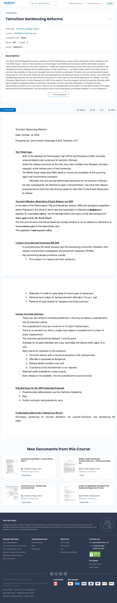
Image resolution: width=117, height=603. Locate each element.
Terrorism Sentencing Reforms (34, 19)
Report (82, 110)
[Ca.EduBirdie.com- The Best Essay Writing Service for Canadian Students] (55, 585)
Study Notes (36, 549)
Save (113, 110)
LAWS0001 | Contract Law (25, 33)
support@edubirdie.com (29, 529)
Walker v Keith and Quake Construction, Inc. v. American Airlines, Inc (95, 461)
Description (12, 55)
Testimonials (64, 546)
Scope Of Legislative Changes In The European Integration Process (94, 487)
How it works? (65, 543)
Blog (33, 546)
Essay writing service (10, 543)
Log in (110, 3)
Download (9, 110)
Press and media (95, 564)
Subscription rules (9, 593)
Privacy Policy (7, 590)
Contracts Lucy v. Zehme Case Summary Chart (33, 487)
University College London (27, 28)
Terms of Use (18, 590)
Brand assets (94, 567)
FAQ (61, 549)
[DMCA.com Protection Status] (101, 554)
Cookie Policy (28, 596)
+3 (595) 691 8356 (98, 546)
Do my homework (9, 559)
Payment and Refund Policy (12, 596)
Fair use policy (30, 590)
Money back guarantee (68, 552)
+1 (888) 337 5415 (98, 548)
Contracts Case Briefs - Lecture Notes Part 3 (37, 460)
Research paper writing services (14, 552)
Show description (60, 94)
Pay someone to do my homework (15, 546)
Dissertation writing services (12, 555)
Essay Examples (37, 543)
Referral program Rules (25, 593)
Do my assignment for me (12, 549)
